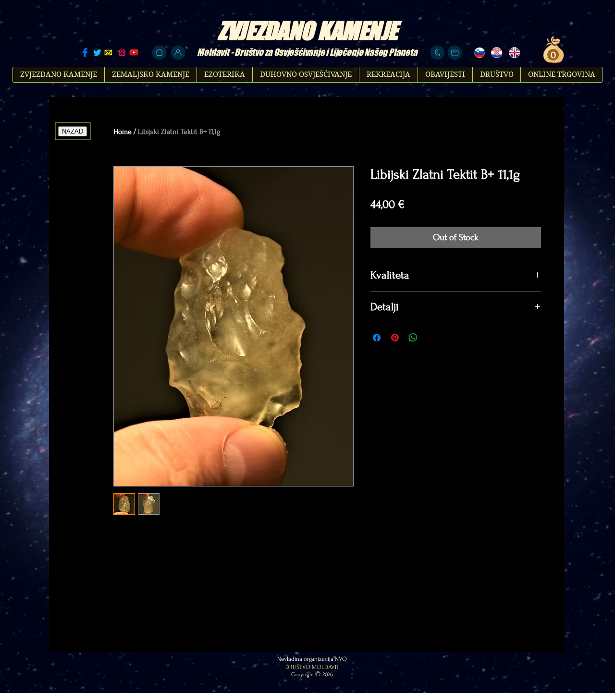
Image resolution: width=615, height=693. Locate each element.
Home (122, 131)
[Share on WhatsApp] (413, 337)
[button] (552, 55)
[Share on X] (431, 337)
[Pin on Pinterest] (395, 337)
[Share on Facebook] (376, 337)
